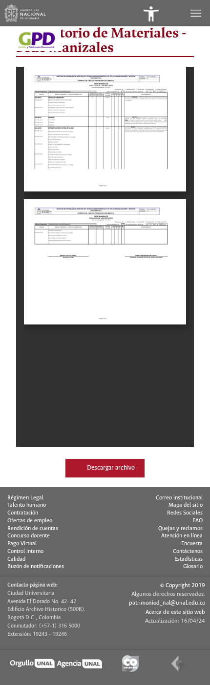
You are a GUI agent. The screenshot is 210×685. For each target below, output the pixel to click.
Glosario (193, 567)
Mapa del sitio (185, 505)
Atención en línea (182, 536)
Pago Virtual (22, 544)
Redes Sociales (185, 513)
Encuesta (192, 544)
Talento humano (26, 505)
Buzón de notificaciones (35, 567)
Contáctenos (188, 551)
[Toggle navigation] (197, 13)
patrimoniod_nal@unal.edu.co (167, 603)
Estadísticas (188, 559)
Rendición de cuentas (32, 529)
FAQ (197, 521)
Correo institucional (179, 498)
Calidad (16, 559)
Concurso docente (28, 536)
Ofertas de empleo (29, 521)
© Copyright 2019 (182, 585)
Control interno (25, 551)
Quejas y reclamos (180, 529)
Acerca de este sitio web (175, 612)
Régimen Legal (25, 498)
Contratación (22, 513)
